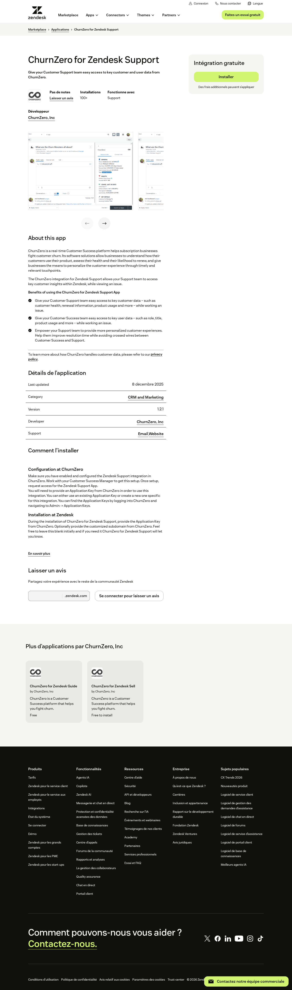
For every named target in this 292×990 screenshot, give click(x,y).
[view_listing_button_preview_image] (80, 171)
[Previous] (87, 223)
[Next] (104, 223)
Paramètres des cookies (148, 979)
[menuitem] (255, 3)
